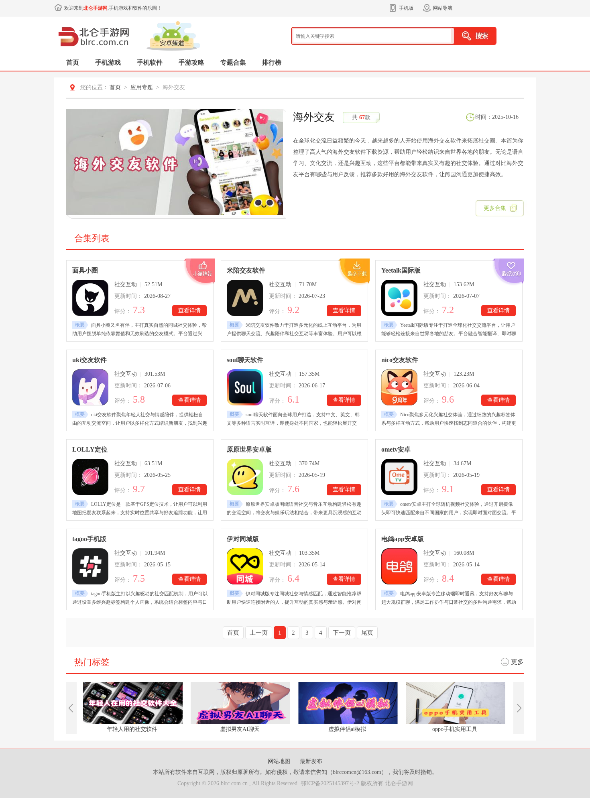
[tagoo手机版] (90, 566)
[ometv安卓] (399, 477)
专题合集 (233, 62)
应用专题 (141, 87)
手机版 (406, 8)
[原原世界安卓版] (245, 477)
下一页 (342, 632)
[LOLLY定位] (90, 477)
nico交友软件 (399, 359)
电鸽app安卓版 (402, 538)
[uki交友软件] (90, 387)
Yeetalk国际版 (401, 270)
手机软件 (150, 62)
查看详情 (189, 310)
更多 (517, 661)
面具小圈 (85, 270)
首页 (72, 62)
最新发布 (311, 761)
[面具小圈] (90, 298)
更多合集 (495, 208)
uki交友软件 (89, 359)
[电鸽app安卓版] (399, 566)
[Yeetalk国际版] (399, 298)
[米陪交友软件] (245, 298)
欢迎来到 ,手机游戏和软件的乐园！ (113, 8)
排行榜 (271, 62)
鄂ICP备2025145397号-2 (330, 783)
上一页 (259, 632)
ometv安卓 (396, 449)
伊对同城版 (243, 538)
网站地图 (280, 761)
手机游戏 (108, 62)
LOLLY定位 (90, 449)
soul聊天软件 (245, 359)
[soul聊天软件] (245, 387)
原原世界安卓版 (249, 449)
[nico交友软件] (399, 387)
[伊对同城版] (245, 566)
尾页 (367, 632)
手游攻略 (191, 62)
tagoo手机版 (89, 538)
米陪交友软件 (246, 270)
